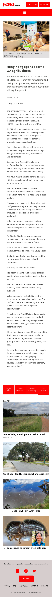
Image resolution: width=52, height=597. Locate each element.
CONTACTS (44, 586)
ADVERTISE (34, 586)
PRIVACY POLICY (7, 586)
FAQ (14, 586)
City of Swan (8, 390)
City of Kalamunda (20, 390)
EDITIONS (44, 4)
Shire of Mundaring (32, 390)
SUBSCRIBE (32, 4)
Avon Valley (43, 390)
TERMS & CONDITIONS (23, 586)
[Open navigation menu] (24, 13)
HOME (26, 578)
